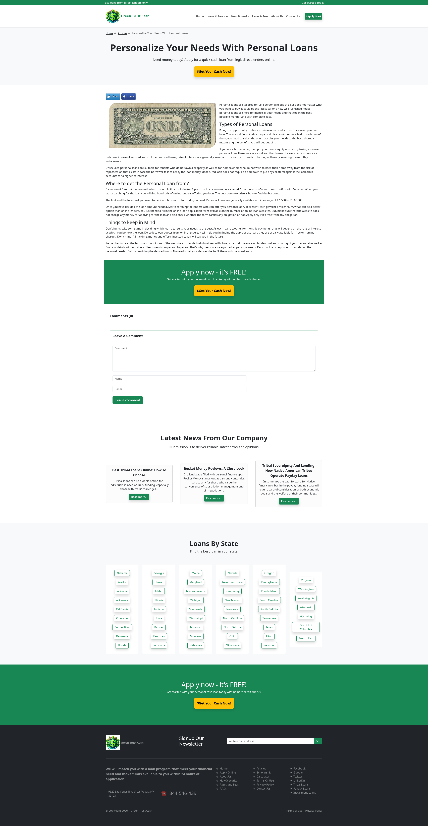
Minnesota (195, 609)
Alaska (122, 582)
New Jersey (232, 591)
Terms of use (294, 810)
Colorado (122, 618)
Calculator (263, 776)
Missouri (195, 627)
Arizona (122, 591)
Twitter (297, 776)
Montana (195, 636)
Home (200, 16)
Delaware (122, 636)
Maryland (196, 582)
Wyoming (306, 616)
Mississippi (196, 618)
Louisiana (159, 645)
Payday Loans (302, 788)
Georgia (159, 573)
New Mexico (232, 600)
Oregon (269, 573)
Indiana (159, 609)
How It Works (240, 16)
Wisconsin (306, 607)
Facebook (299, 768)
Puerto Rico (306, 638)
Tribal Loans (301, 784)
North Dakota (232, 627)
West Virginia (306, 598)
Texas (269, 627)
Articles (122, 33)
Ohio (232, 636)
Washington (306, 589)
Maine (196, 573)
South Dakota (269, 609)
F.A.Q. (223, 788)
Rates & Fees (260, 16)
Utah (269, 636)
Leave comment (127, 400)
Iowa (159, 618)
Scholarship (264, 772)
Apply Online (228, 772)
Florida (122, 645)
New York (232, 609)
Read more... (139, 497)
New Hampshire (232, 582)
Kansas (158, 627)
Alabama (122, 573)
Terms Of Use (265, 780)
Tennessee (269, 618)
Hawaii (159, 582)
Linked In (299, 780)
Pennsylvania (269, 582)
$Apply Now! (313, 16)
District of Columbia (306, 627)
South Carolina (269, 600)
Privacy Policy (265, 784)
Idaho (159, 591)
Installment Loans (304, 792)
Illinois (159, 600)
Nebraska (196, 645)
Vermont (269, 645)
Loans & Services (217, 16)
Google (298, 772)
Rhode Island (269, 591)
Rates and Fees (229, 784)
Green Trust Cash (134, 16)
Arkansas (122, 600)
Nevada (232, 573)
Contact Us (293, 16)
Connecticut (122, 627)
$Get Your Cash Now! (214, 290)
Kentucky (159, 636)
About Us (277, 16)
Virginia (306, 580)
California (122, 609)
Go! (318, 741)
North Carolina (232, 618)
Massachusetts (195, 591)
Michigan (195, 600)
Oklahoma (232, 645)
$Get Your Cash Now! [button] (214, 71)
